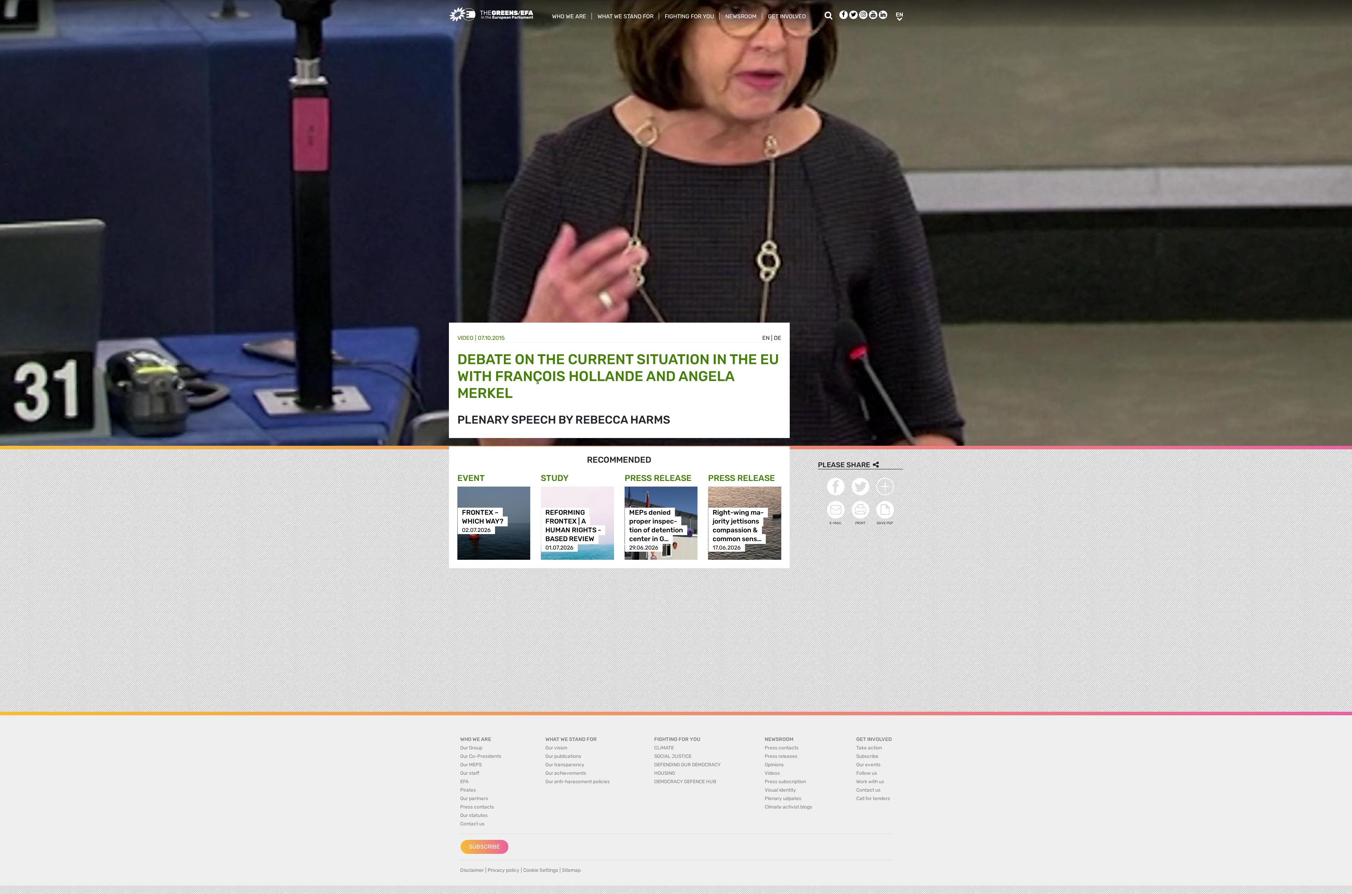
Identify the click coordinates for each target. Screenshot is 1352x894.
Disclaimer (472, 870)
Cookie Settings (540, 870)
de (777, 338)
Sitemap (571, 870)
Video (465, 338)
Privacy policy (503, 870)
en (766, 338)
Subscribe (484, 846)
